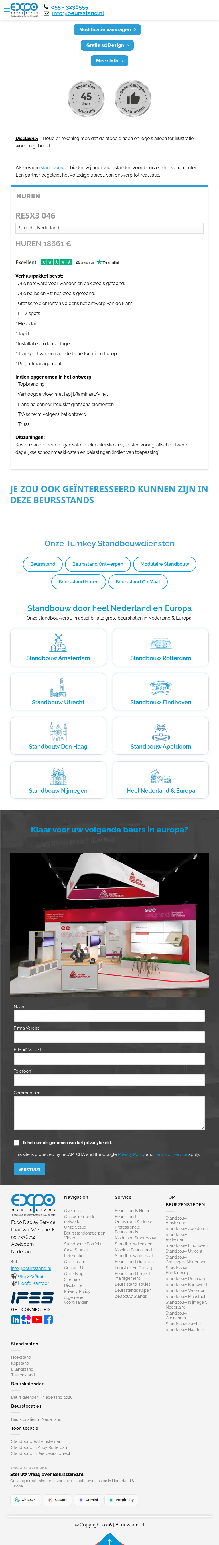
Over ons (72, 1210)
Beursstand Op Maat (138, 582)
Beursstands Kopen (133, 1290)
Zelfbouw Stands (131, 1296)
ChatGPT (29, 1500)
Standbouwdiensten (133, 1244)
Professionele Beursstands (127, 1229)
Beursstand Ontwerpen (97, 564)
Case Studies (76, 1250)
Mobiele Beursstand (133, 1250)
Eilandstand (22, 1369)
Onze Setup (75, 1227)
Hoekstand (21, 1357)
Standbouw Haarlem (185, 1329)
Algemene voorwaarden (76, 1300)
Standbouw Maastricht (187, 1296)
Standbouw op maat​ (134, 1255)
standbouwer (55, 167)
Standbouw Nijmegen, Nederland (186, 1304)
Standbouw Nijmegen (58, 790)
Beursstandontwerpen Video (84, 1235)
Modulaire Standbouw (165, 564)
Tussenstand (23, 1375)
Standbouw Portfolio (83, 1244)
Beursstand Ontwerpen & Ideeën (134, 1219)
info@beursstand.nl (78, 13)
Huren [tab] (28, 196)
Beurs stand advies (132, 1284)
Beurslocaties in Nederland (36, 1419)
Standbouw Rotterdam (160, 658)
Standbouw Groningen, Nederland (186, 1259)
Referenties (74, 1255)
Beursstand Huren (79, 582)
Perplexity (125, 1500)
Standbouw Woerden (185, 1290)
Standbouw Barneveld (186, 1284)
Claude (61, 1500)
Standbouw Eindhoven (160, 702)
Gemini (92, 1500)
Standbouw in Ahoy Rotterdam (39, 1447)
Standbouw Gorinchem (176, 1315)
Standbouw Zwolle (183, 1324)
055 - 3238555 (69, 6)
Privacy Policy (131, 1154)
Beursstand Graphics (134, 1261)
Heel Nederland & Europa (161, 790)
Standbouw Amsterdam (58, 658)
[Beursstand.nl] (24, 10)
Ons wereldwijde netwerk (79, 1219)
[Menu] (6, 10)
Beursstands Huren (132, 1210)
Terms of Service (171, 1154)
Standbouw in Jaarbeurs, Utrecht (42, 1453)
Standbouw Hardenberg (177, 1270)
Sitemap (72, 1279)
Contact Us (74, 1267)
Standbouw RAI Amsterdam (37, 1441)
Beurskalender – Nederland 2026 (41, 1397)
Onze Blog (74, 1273)
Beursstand (42, 564)
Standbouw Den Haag (58, 746)
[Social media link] (15, 1318)
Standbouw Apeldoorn (161, 746)
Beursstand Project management (132, 1276)
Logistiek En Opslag (133, 1267)
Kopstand (20, 1363)
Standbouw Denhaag (185, 1278)
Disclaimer (74, 1285)
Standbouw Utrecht (58, 702)
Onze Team (74, 1261)
